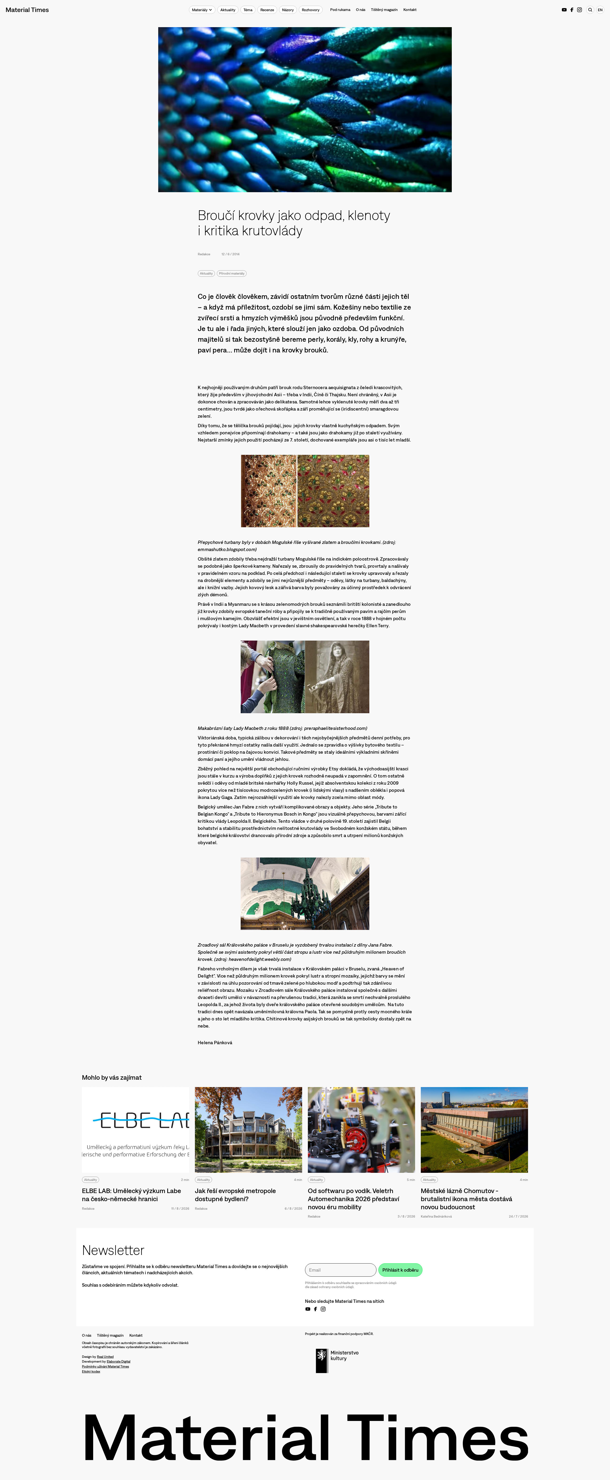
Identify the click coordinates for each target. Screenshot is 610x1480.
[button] (202, 10)
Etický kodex (91, 1371)
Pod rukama (340, 9)
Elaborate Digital (118, 1361)
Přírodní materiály (231, 273)
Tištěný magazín (384, 9)
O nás (360, 9)
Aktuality (206, 273)
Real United (105, 1357)
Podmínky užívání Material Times (105, 1366)
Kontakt (410, 9)
